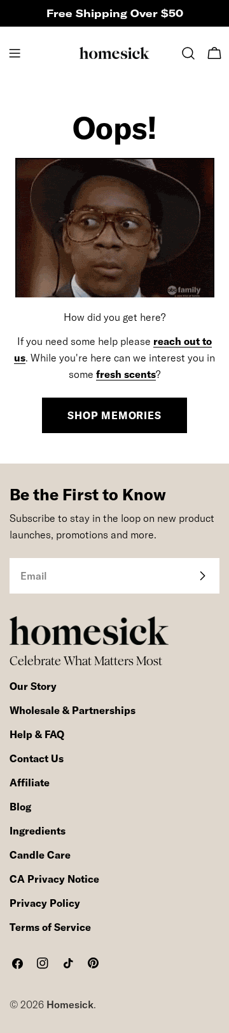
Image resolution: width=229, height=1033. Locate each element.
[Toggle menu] (14, 53)
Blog (20, 806)
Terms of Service (50, 927)
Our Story (33, 686)
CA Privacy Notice (54, 879)
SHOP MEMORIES (114, 415)
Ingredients (38, 830)
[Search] (188, 53)
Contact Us (37, 758)
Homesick (70, 1004)
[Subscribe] (202, 576)
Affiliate (30, 782)
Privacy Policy (45, 903)
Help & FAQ (37, 734)
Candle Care (40, 854)
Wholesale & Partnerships (72, 710)
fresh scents (126, 374)
